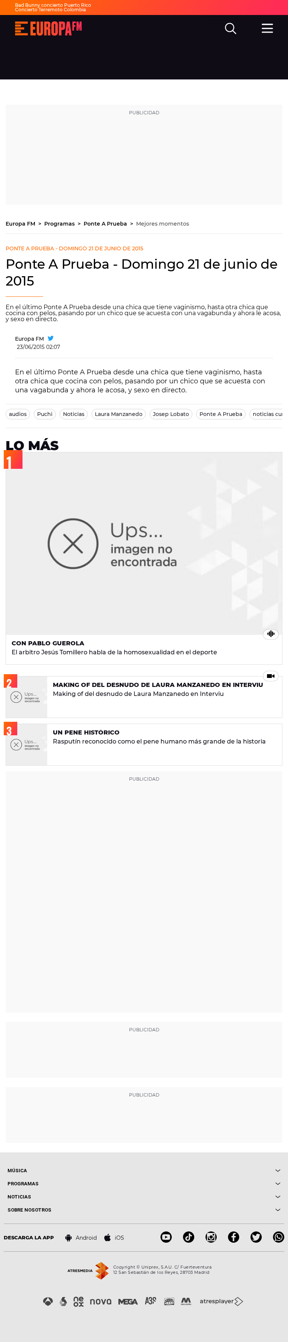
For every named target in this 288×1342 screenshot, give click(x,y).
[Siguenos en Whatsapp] (278, 1240)
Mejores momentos (162, 223)
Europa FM (21, 223)
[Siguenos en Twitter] (256, 1240)
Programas (60, 223)
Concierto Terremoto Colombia (50, 9)
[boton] (212, 1170)
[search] (230, 28)
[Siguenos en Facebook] (233, 1240)
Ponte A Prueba (106, 223)
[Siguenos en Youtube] (166, 1240)
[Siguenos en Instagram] (211, 1240)
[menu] (267, 27)
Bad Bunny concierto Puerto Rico (53, 5)
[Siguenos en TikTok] (188, 1240)
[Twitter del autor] (51, 338)
